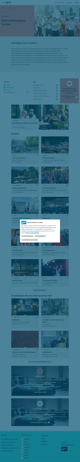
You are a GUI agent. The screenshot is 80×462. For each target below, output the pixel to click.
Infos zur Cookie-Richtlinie (32, 232)
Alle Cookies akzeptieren (27, 236)
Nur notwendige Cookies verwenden (30, 239)
